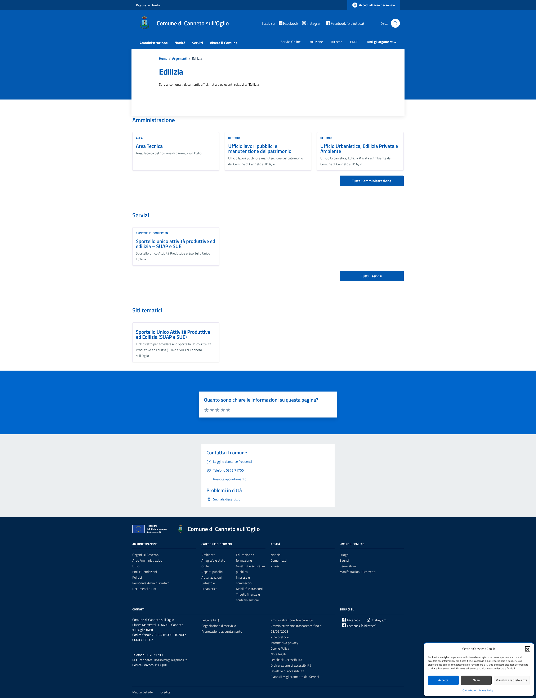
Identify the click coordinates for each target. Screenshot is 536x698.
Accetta (443, 680)
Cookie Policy (470, 690)
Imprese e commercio (152, 233)
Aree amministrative (147, 560)
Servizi (197, 43)
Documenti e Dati (144, 588)
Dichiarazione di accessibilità (291, 665)
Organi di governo (145, 554)
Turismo (336, 41)
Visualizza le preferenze (511, 680)
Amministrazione (153, 43)
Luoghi (344, 554)
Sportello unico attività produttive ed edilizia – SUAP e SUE (175, 243)
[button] (528, 649)
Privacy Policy (486, 690)
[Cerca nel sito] (395, 23)
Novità (179, 43)
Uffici (136, 566)
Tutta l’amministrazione (371, 181)
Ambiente (208, 554)
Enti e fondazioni (144, 571)
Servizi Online (291, 41)
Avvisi (275, 566)
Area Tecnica (149, 146)
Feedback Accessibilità (286, 659)
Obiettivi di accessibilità (287, 670)
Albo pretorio (280, 637)
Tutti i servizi (371, 276)
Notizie (276, 554)
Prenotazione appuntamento (221, 631)
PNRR (354, 41)
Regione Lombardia (148, 5)
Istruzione (316, 41)
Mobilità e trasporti (249, 588)
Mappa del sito (142, 692)
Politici (137, 577)
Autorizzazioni (211, 577)
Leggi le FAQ (210, 620)
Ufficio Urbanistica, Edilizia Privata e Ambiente (359, 148)
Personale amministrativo (150, 583)
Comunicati (279, 560)
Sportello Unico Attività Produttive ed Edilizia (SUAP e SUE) (173, 334)
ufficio (234, 138)
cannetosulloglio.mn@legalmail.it (163, 659)
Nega (476, 680)
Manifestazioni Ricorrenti (358, 571)
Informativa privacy (284, 642)
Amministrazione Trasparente (292, 620)
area (139, 138)
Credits (165, 692)
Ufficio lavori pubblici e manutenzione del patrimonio (259, 148)
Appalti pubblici (212, 571)
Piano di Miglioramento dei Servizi (295, 676)
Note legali (278, 654)
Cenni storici (348, 566)
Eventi (344, 560)
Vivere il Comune (223, 43)
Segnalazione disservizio (218, 625)
